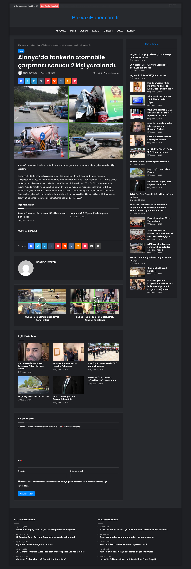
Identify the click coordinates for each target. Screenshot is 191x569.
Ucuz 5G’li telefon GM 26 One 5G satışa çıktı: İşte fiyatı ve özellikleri (159, 112)
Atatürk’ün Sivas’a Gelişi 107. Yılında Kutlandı (102, 364)
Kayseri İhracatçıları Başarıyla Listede (149, 161)
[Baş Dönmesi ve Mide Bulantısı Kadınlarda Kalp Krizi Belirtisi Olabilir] (137, 87)
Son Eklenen (151, 44)
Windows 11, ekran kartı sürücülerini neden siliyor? (159, 99)
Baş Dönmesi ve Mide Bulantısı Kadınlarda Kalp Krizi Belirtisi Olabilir (160, 86)
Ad (20, 460)
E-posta (22, 471)
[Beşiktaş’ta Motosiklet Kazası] (33, 385)
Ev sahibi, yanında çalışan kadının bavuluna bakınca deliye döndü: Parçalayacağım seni (160, 285)
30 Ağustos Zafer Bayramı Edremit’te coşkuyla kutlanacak (149, 66)
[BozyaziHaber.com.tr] (95, 17)
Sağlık (95, 31)
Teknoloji (108, 31)
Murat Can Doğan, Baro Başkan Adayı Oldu (65, 397)
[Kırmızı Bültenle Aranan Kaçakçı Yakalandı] (68, 352)
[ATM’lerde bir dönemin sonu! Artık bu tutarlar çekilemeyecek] (137, 248)
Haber (72, 31)
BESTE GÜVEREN (30, 73)
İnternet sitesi (76, 471)
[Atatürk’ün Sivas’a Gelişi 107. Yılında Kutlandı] (103, 352)
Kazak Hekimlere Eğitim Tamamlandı (159, 219)
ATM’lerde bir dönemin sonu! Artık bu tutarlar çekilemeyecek (158, 247)
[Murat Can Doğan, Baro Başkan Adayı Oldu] (68, 385)
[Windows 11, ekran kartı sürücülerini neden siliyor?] (137, 100)
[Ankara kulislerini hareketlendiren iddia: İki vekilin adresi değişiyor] (137, 234)
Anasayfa (61, 31)
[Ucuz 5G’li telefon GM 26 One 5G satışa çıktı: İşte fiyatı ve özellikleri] (137, 113)
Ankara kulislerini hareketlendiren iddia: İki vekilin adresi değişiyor (160, 233)
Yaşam (120, 31)
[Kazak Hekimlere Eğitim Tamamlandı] (137, 222)
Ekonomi (84, 31)
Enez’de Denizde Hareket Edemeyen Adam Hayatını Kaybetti (31, 366)
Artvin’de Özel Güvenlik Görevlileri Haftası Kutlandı (102, 379)
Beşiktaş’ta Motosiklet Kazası (33, 396)
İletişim (131, 31)
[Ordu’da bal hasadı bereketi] (137, 272)
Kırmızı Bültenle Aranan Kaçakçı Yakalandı (65, 364)
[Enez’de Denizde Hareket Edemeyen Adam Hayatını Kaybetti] (33, 352)
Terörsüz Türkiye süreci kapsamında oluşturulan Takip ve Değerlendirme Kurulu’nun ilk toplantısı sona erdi (148, 207)
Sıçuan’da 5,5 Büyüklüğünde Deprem (76, 6)
